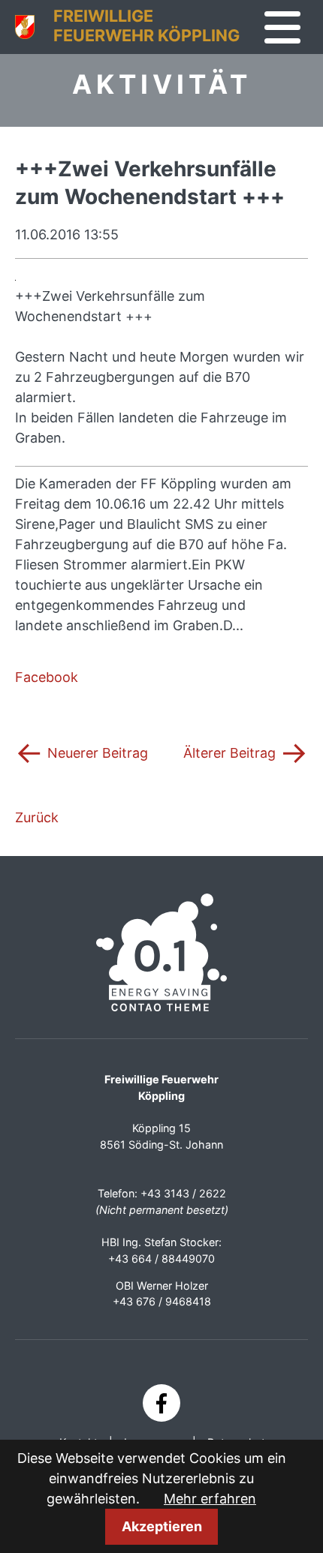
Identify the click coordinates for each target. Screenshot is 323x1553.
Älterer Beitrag (245, 752)
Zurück (37, 817)
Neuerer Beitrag (81, 752)
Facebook (46, 677)
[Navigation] (282, 28)
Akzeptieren (162, 1526)
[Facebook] (161, 1403)
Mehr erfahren (210, 1498)
